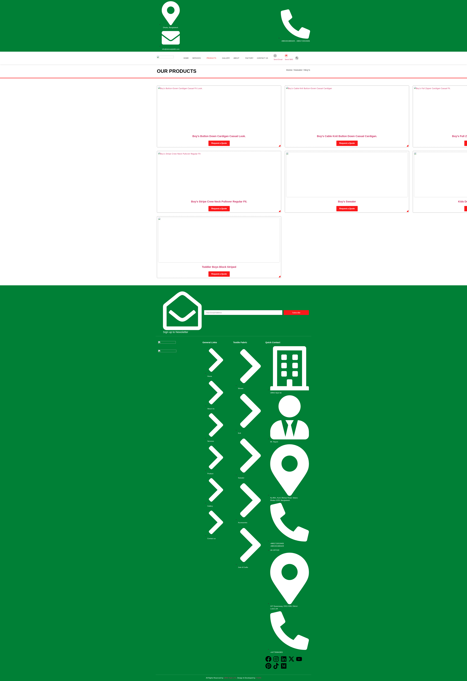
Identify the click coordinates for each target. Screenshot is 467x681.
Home (289, 70)
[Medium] (284, 666)
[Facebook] (268, 659)
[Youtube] (299, 659)
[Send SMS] (286, 55)
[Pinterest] (268, 666)
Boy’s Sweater (347, 201)
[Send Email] (275, 55)
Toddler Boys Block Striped (219, 266)
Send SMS (289, 59)
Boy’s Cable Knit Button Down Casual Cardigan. (347, 136)
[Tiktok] (276, 666)
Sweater (298, 70)
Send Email (278, 59)
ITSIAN (258, 678)
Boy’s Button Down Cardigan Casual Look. (219, 136)
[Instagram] (276, 659)
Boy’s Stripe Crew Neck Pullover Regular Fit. (219, 201)
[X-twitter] (291, 659)
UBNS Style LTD (230, 678)
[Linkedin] (284, 659)
